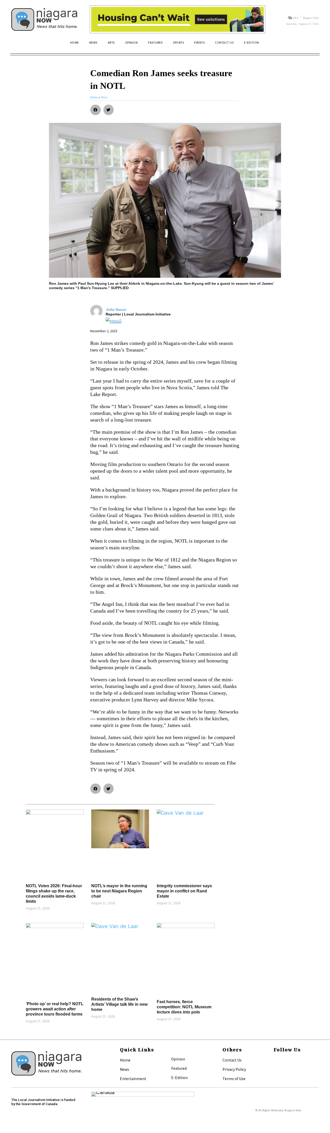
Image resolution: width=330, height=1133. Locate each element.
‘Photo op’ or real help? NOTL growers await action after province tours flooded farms (55, 1009)
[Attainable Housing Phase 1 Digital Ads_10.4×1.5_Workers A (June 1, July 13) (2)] (177, 19)
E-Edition (179, 1077)
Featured (179, 1068)
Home (125, 1060)
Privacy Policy (234, 1069)
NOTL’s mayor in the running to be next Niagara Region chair (119, 891)
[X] (275, 1069)
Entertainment (133, 1078)
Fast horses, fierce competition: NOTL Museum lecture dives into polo (184, 1007)
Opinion (178, 1058)
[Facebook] (275, 1060)
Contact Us (232, 1060)
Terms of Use (233, 1078)
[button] (312, 44)
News (124, 1069)
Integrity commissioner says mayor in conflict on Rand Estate (184, 891)
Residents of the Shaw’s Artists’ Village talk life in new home (119, 1004)
